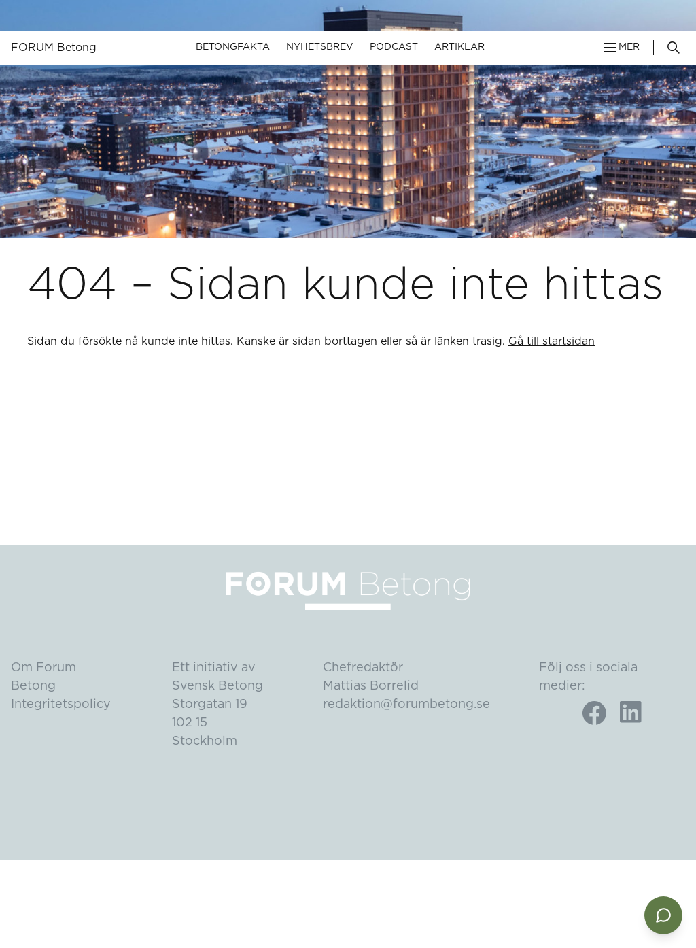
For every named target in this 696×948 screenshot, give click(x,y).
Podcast (394, 47)
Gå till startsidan (551, 341)
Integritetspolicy (61, 704)
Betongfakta (233, 47)
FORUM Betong (54, 47)
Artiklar (459, 47)
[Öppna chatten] (663, 915)
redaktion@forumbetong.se (406, 704)
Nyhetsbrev (319, 47)
